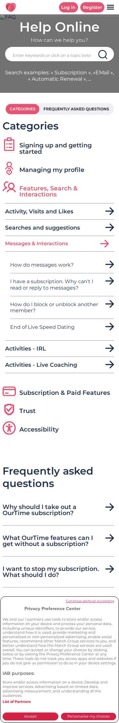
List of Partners (17, 701)
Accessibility (39, 429)
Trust (27, 411)
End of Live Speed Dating (42, 327)
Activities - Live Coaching (41, 365)
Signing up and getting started (55, 148)
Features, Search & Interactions (48, 191)
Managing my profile (51, 169)
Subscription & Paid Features (64, 392)
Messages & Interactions (36, 243)
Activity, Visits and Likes (39, 211)
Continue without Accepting (90, 601)
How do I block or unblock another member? (54, 307)
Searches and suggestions (42, 228)
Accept (30, 716)
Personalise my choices (88, 716)
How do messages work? (42, 265)
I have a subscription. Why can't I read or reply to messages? (51, 284)
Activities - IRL (25, 348)
